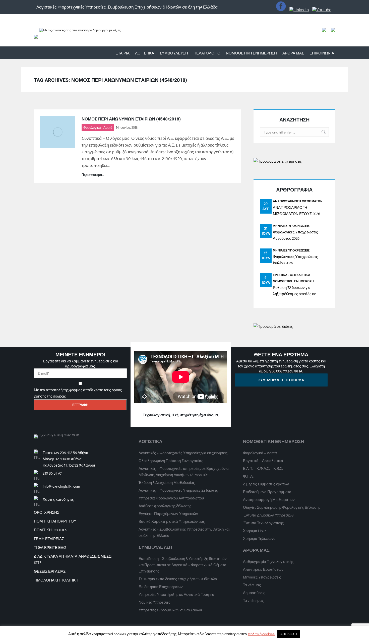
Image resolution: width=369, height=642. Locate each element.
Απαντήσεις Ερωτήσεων (263, 569)
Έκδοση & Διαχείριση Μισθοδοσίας (167, 482)
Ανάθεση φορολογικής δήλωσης (165, 505)
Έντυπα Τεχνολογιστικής (263, 522)
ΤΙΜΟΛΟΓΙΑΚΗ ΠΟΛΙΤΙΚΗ (56, 580)
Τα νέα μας (252, 584)
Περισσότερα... (93, 174)
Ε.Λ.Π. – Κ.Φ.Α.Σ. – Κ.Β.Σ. (263, 468)
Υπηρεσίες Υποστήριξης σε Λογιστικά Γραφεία (176, 594)
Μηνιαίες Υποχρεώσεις (291, 226)
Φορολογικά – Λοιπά (260, 452)
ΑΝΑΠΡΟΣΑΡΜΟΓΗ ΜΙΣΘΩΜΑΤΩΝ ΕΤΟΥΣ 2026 (296, 210)
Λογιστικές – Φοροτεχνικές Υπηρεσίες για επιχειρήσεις (183, 452)
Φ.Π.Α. (248, 476)
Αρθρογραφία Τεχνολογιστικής (268, 561)
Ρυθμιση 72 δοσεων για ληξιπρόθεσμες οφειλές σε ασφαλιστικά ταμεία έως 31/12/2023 (294, 291)
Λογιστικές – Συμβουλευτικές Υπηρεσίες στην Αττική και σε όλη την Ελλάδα (184, 532)
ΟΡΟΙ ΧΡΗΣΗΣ (46, 512)
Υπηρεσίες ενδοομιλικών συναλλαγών (170, 609)
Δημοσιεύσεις (254, 592)
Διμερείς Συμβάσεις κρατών (266, 483)
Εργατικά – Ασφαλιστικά (263, 460)
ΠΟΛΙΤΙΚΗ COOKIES (50, 529)
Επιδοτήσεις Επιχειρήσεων (161, 586)
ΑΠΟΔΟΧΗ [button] (288, 634)
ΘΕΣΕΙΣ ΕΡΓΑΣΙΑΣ (50, 571)
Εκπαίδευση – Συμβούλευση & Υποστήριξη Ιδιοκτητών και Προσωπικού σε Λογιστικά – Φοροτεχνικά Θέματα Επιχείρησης (183, 564)
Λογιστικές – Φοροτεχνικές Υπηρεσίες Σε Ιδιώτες (178, 490)
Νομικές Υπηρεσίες (154, 602)
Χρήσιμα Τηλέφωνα (259, 538)
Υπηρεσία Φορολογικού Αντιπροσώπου (171, 497)
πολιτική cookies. (261, 633)
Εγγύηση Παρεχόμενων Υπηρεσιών (168, 513)
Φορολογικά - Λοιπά (97, 127)
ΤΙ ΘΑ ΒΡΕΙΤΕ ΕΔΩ (50, 547)
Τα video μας (253, 600)
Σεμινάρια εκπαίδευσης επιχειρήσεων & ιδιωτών (178, 578)
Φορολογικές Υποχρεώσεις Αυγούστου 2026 (295, 235)
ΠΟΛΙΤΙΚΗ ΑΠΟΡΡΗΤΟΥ (55, 521)
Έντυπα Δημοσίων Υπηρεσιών (268, 515)
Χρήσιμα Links (254, 530)
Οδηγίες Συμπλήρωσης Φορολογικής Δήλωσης (281, 507)
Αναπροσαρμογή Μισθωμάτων (298, 201)
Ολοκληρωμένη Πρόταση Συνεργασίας (171, 460)
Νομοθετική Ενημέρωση (293, 281)
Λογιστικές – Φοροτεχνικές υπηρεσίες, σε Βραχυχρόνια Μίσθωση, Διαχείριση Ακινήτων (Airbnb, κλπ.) (184, 471)
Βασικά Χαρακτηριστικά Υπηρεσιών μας (172, 521)
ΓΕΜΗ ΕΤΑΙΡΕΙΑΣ (49, 538)
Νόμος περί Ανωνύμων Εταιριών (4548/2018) (131, 118)
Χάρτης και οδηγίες (58, 499)
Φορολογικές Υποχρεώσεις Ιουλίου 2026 (295, 259)
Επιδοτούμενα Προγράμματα (267, 491)
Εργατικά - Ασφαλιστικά (291, 275)
